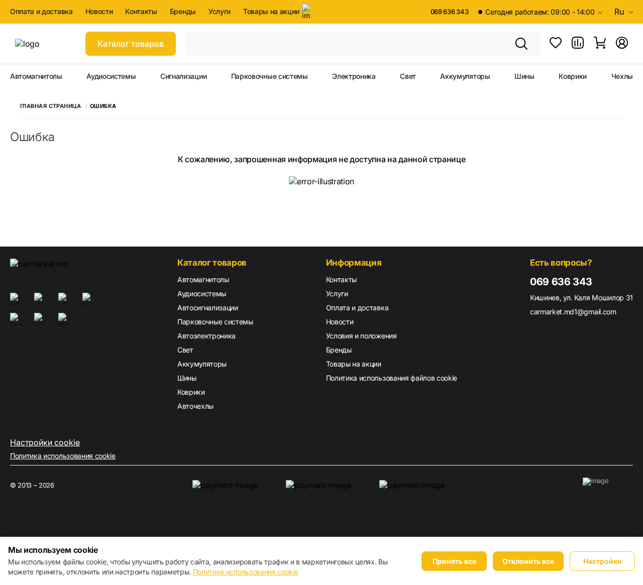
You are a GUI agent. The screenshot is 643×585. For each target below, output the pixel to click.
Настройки (602, 561)
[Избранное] (556, 44)
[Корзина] (600, 44)
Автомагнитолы (36, 76)
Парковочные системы (269, 76)
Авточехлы (195, 406)
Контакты (141, 12)
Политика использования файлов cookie (391, 378)
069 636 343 (449, 12)
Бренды (183, 12)
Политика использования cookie (63, 455)
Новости (99, 12)
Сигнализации (183, 76)
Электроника (353, 76)
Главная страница (50, 106)
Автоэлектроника (206, 335)
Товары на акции (271, 11)
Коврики (573, 76)
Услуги (219, 12)
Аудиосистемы (111, 76)
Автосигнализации (207, 307)
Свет (408, 76)
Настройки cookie (45, 442)
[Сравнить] (578, 44)
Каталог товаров (130, 44)
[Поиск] (521, 44)
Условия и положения (361, 335)
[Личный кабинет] (622, 44)
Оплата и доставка (41, 12)
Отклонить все (528, 561)
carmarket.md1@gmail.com (573, 311)
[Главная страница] (45, 44)
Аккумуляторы (465, 76)
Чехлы (622, 76)
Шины (524, 76)
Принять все (454, 561)
